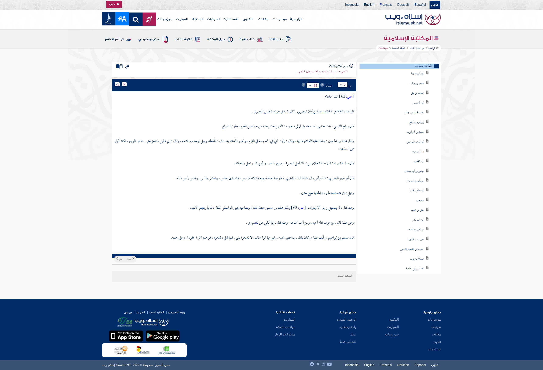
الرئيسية (296, 19)
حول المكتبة (216, 39)
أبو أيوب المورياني (415, 142)
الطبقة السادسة (398, 48)
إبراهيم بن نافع (416, 122)
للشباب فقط (347, 341)
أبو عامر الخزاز (416, 191)
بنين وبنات (164, 19)
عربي (434, 5)
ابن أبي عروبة (417, 74)
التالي (120, 259)
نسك (353, 334)
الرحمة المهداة (346, 319)
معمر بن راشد (417, 83)
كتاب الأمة (247, 39)
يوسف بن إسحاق (415, 181)
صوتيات (436, 327)
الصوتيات (213, 19)
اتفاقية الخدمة (156, 312)
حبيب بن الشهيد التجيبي (412, 249)
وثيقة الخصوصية (176, 312)
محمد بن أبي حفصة (415, 269)
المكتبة (197, 19)
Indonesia (351, 5)
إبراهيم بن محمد (416, 230)
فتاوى (437, 341)
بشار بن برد (418, 152)
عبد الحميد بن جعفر (414, 113)
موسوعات (280, 19)
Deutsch (403, 5)
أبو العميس (418, 103)
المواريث (182, 19)
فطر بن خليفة (417, 210)
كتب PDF (276, 39)
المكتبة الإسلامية (409, 38)
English (369, 5)
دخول (113, 4)
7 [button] (345, 85)
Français (386, 5)
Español (420, 5)
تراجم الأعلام (114, 39)
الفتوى (247, 19)
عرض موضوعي (149, 39)
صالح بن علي (417, 93)
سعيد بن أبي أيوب (415, 132)
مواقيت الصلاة (285, 327)
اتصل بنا (141, 312)
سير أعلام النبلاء (417, 48)
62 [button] (315, 85)
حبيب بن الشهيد (416, 239)
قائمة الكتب (183, 39)
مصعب (420, 200)
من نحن (128, 312)
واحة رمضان (348, 327)
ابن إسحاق (418, 220)
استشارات (434, 349)
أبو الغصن (419, 161)
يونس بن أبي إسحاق (414, 171)
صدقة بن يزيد (417, 259)
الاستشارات (230, 19)
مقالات (263, 19)
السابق (129, 259)
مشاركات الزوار (284, 334)
